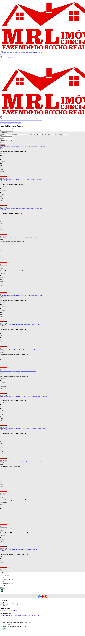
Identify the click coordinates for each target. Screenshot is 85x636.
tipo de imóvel (14, 134)
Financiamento (14, 57)
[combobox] (10, 134)
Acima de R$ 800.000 (36, 615)
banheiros (2, 142)
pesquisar (2, 145)
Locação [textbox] (10, 134)
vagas (1, 143)
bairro (49, 134)
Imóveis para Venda (4, 610)
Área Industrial (35, 52)
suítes (1, 141)
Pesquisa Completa (8, 57)
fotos (6, 178)
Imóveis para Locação (13, 610)
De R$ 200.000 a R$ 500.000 (13, 615)
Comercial (16, 52)
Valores (1, 135)
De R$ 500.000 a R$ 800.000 (25, 615)
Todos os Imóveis (3, 52)
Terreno (27, 52)
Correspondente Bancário (22, 57)
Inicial (3, 117)
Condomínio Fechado (22, 52)
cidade (31, 134)
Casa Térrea (40, 52)
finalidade (2, 134)
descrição (2, 178)
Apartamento (9, 52)
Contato (1, 58)
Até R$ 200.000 (4, 615)
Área (1, 138)
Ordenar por (59, 134)
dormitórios (2, 140)
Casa (13, 52)
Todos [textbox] (28, 134)
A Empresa (2, 57)
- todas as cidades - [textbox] (44, 134)
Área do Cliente (3, 55)
